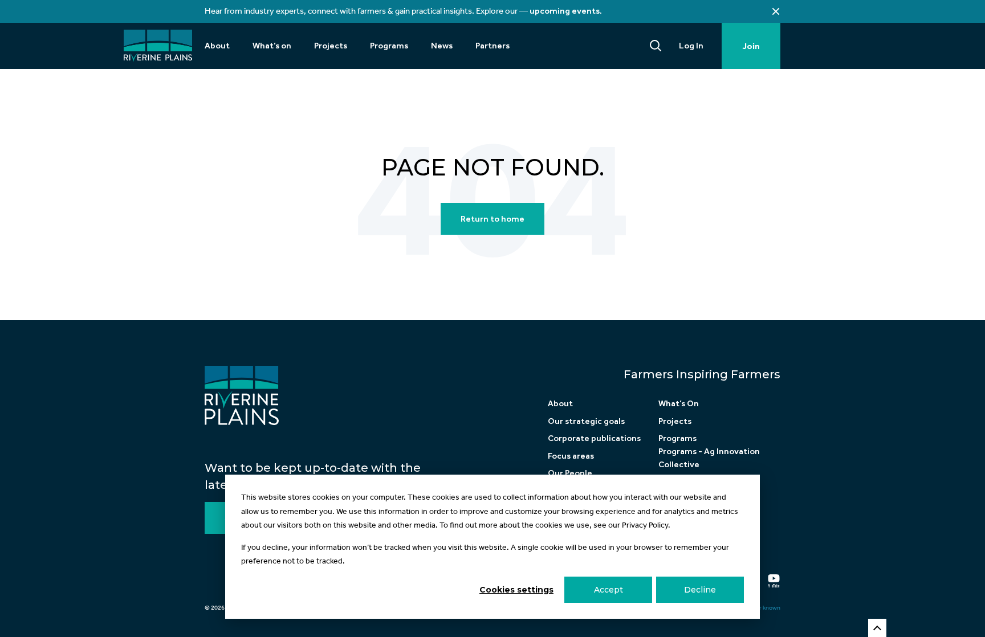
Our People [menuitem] (570, 473)
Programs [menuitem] (389, 45)
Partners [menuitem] (492, 45)
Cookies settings (516, 590)
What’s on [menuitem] (272, 45)
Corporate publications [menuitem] (594, 438)
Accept (608, 590)
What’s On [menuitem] (678, 403)
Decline (700, 590)
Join (751, 46)
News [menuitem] (442, 45)
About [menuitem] (217, 45)
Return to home (492, 219)
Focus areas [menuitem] (571, 456)
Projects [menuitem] (330, 45)
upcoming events (565, 11)
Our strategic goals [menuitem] (586, 421)
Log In (691, 45)
